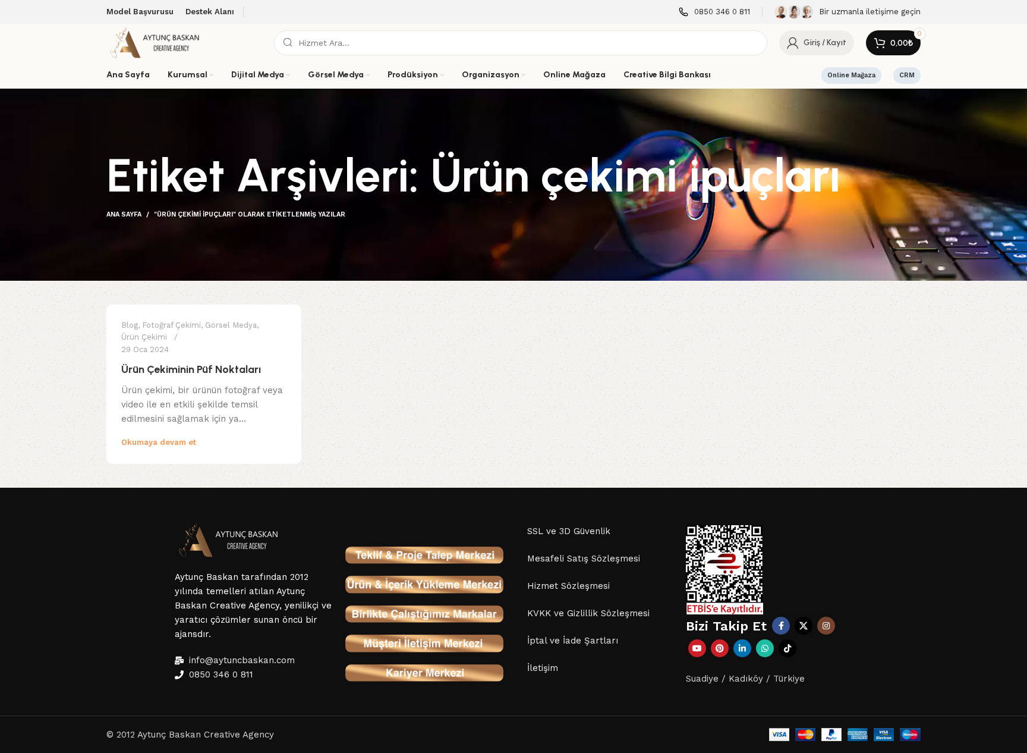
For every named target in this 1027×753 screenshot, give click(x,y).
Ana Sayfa (123, 214)
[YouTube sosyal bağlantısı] (697, 648)
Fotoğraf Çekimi (171, 325)
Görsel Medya (231, 325)
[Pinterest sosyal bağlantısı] (720, 648)
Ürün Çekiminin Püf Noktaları (191, 369)
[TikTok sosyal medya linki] (787, 648)
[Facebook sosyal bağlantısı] (781, 626)
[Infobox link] (714, 12)
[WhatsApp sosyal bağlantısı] (765, 648)
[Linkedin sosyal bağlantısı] (742, 648)
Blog (129, 325)
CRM (907, 75)
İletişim (542, 668)
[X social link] (803, 626)
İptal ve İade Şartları (572, 640)
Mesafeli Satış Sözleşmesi (583, 558)
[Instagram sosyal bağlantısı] (826, 626)
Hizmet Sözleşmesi (568, 586)
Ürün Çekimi (144, 336)
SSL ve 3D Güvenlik (568, 531)
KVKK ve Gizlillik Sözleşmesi (588, 613)
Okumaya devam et (158, 442)
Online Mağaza (851, 75)
